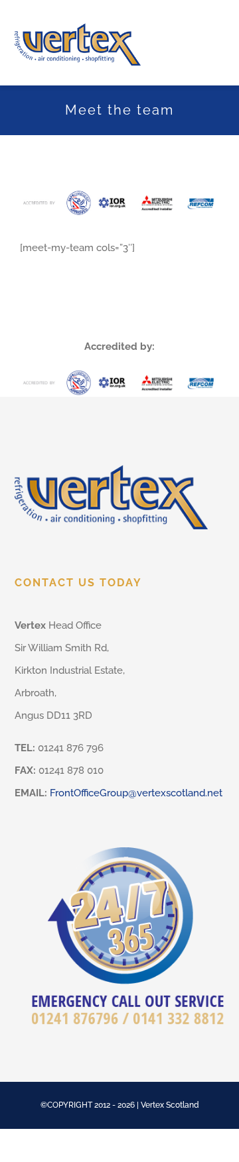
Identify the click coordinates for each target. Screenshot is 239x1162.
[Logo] (78, 18)
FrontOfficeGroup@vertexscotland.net (136, 793)
